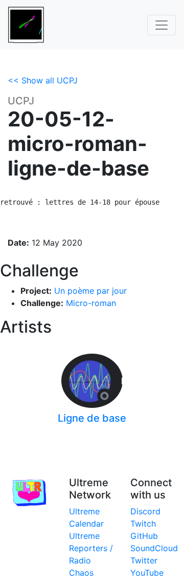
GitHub (144, 536)
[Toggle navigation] (161, 25)
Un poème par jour (90, 291)
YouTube (147, 573)
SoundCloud (154, 548)
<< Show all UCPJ (43, 80)
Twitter (143, 560)
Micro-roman (91, 303)
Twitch (143, 523)
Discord (145, 511)
